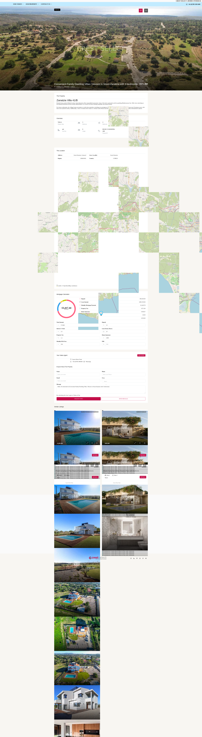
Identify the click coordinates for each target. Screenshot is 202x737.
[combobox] (105, 383)
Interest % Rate (61, 328)
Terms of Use (77, 395)
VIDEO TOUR (95, 411)
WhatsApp (88, 361)
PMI (103, 341)
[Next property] (139, 489)
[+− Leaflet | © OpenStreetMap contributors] (131, 128)
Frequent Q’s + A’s (130, 512)
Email (58, 378)
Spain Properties (105, 530)
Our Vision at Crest (106, 525)
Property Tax (60, 335)
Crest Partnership (106, 529)
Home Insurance (106, 335)
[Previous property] (63, 489)
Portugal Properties (106, 515)
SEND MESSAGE (123, 398)
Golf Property (89, 411)
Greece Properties (106, 526)
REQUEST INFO (78, 398)
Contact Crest (105, 507)
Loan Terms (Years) (107, 328)
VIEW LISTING (141, 355)
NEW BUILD (144, 411)
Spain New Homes (106, 511)
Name (58, 371)
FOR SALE (83, 411)
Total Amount (60, 322)
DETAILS (95, 455)
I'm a (103, 378)
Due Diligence (129, 511)
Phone (103, 371)
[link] (77, 428)
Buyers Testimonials (130, 514)
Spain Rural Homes (106, 514)
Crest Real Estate (106, 508)
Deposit (104, 322)
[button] (101, 48)
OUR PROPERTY (31, 4)
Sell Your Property (106, 528)
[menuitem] (193, 4)
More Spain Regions (106, 522)
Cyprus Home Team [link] (69, 482)
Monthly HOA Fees (62, 341)
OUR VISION (17, 4)
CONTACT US (45, 4)
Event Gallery (105, 533)
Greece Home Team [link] (116, 482)
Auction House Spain (106, 518)
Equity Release (105, 532)
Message (59, 384)
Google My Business (130, 515)
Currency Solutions (106, 512)
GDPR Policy (129, 508)
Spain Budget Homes (106, 519)
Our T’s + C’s (129, 507)
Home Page (104, 536)
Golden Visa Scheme (106, 521)
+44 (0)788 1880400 (77, 361)
